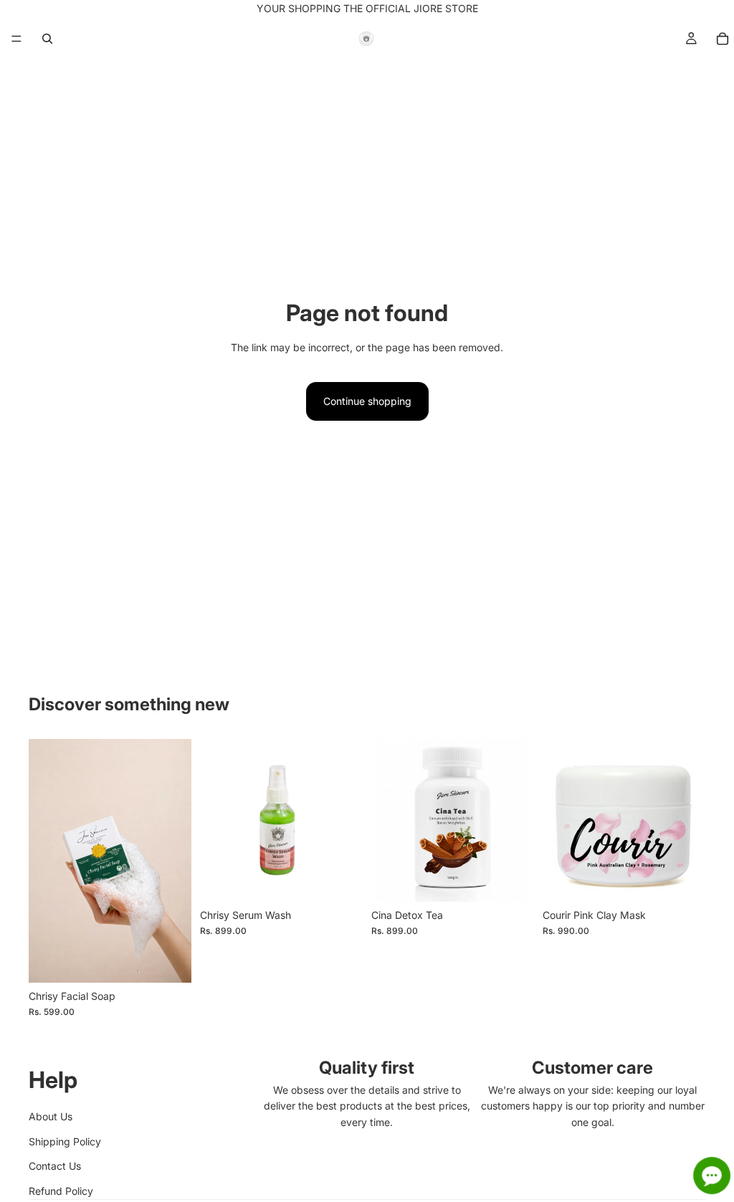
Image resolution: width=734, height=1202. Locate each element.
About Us (50, 1116)
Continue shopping (367, 401)
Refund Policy (61, 1191)
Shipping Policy (65, 1141)
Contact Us (55, 1166)
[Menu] (16, 38)
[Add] (169, 960)
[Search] (47, 38)
